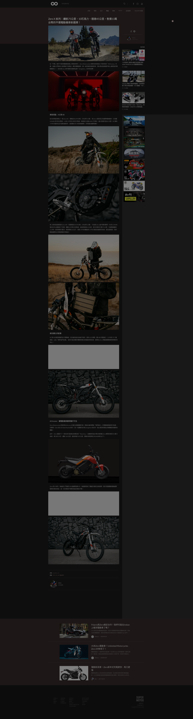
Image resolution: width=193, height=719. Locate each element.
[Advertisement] (64, 31)
